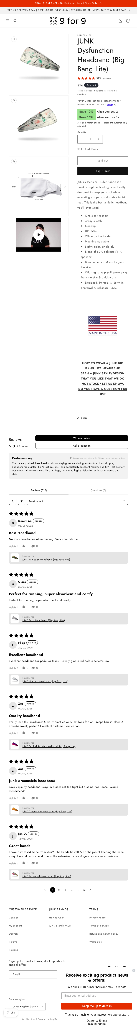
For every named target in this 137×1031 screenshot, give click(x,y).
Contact (13, 917)
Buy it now (103, 171)
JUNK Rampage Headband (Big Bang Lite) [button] (46, 559)
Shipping (98, 90)
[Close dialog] (134, 970)
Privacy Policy (97, 917)
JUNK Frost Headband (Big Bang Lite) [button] (43, 620)
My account (15, 925)
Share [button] (84, 418)
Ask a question (81, 446)
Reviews (13, 950)
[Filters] (21, 501)
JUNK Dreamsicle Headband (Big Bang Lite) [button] (47, 811)
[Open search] (12, 501)
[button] (7, 21)
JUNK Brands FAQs (60, 925)
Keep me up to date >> (97, 1006)
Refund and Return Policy (103, 933)
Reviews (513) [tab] (39, 490)
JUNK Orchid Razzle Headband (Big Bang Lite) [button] (48, 746)
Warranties (95, 942)
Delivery (13, 933)
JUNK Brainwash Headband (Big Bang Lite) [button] (46, 876)
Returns (13, 942)
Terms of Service (99, 925)
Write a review (81, 438)
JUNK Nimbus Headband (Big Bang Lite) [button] (45, 681)
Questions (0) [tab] (98, 490)
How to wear (56, 917)
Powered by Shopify (47, 1019)
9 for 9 (34, 1019)
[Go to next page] (91, 890)
